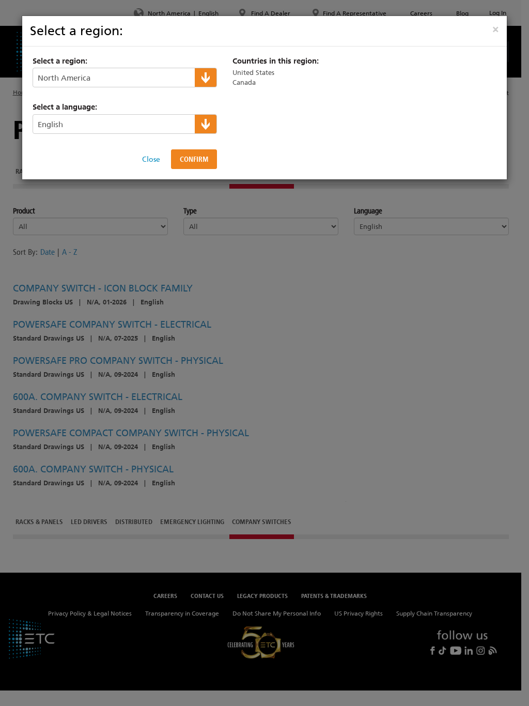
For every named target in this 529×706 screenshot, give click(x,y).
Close (151, 159)
